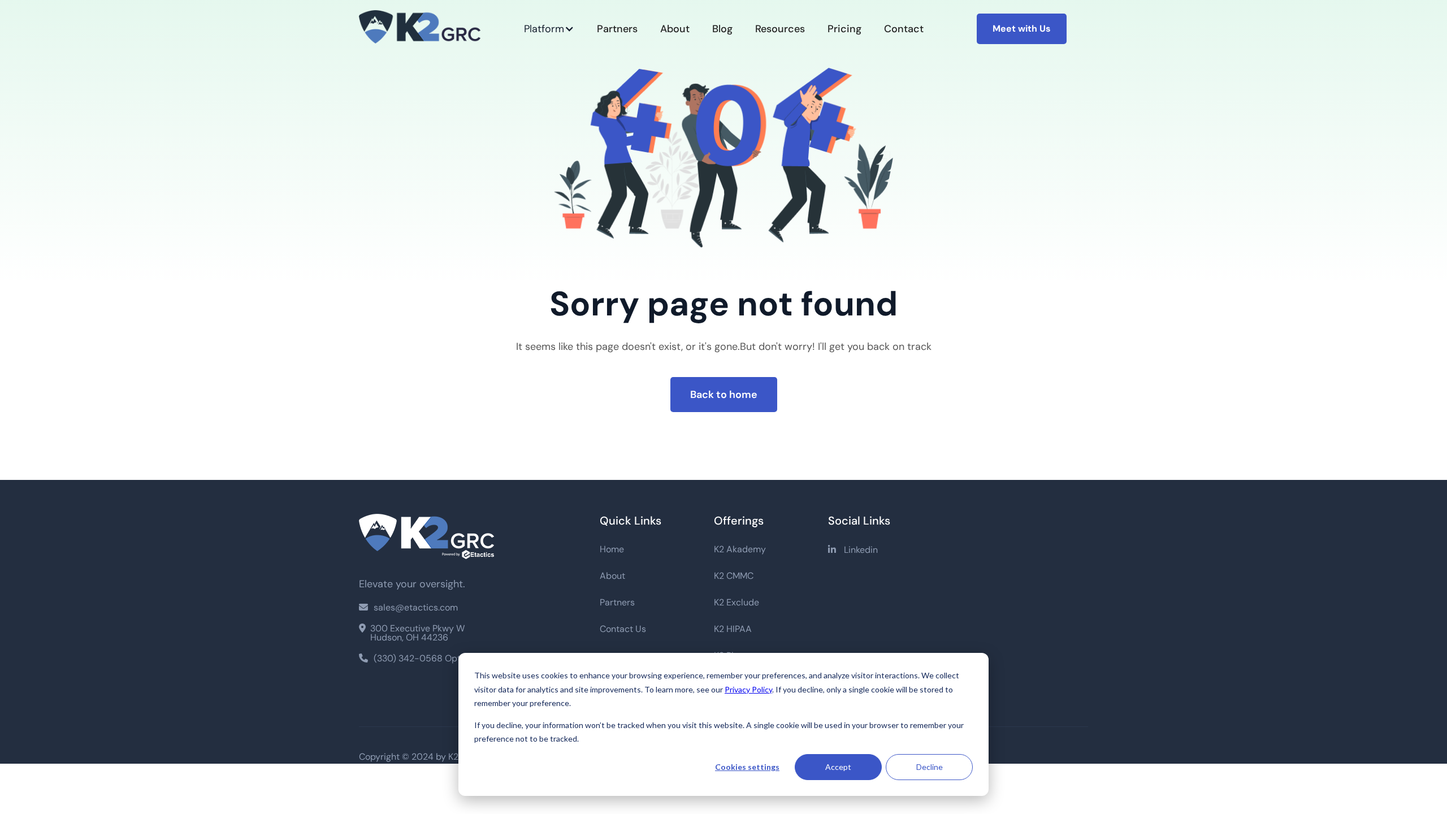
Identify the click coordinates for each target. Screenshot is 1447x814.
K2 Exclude (736, 602)
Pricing (844, 29)
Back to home (723, 394)
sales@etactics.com (408, 607)
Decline (929, 767)
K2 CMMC (733, 576)
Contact (904, 29)
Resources (780, 29)
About (675, 29)
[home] (426, 29)
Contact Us (623, 629)
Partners (617, 29)
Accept (838, 767)
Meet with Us (1022, 28)
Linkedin (853, 550)
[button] (549, 29)
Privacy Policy (748, 689)
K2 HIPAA (733, 629)
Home (612, 549)
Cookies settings (747, 767)
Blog (722, 29)
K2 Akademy (740, 549)
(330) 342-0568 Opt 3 (413, 658)
